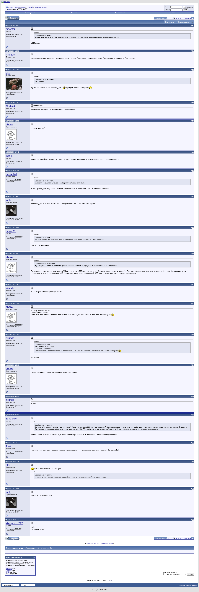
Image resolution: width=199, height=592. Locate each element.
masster (10, 29)
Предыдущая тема (93, 543)
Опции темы (169, 22)
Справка (74, 13)
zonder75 (11, 418)
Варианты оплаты (41, 7)
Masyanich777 (14, 523)
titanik (9, 155)
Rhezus (10, 54)
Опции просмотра (184, 22)
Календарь (172, 13)
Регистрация (30, 13)
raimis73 (11, 231)
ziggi (8, 73)
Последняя (186, 18)
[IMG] (7, 572)
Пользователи (120, 13)
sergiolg (10, 105)
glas (8, 465)
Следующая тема (107, 543)
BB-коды (9, 569)
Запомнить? (189, 7)
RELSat (10, 7)
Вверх (194, 585)
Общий (30, 7)
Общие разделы (20, 7)
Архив (188, 585)
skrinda (10, 288)
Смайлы (9, 570)
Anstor (9, 446)
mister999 (11, 174)
